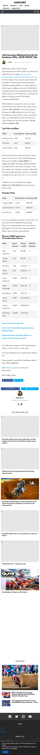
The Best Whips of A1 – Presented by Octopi (14, 564)
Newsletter (16, 8)
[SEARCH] (38, 12)
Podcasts (6, 8)
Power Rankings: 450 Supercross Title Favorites (14, 592)
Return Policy (4, 730)
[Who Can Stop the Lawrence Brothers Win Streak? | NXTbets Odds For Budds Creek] (6, 695)
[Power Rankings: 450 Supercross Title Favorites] (20, 579)
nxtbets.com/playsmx (13, 368)
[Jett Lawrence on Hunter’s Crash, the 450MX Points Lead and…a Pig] (6, 703)
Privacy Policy (4, 732)
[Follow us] (35, 12)
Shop (2, 729)
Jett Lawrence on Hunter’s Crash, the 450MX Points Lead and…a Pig (24, 701)
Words (27, 5)
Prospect (13, 5)
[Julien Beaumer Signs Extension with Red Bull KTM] (20, 677)
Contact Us (3, 728)
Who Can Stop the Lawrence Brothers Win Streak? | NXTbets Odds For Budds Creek (23, 694)
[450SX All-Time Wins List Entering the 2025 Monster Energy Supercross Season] (20, 458)
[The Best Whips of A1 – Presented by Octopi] (20, 551)
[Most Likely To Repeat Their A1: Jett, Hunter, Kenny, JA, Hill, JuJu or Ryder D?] (20, 521)
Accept (5, 751)
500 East (5, 5)
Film (20, 5)
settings (15, 748)
